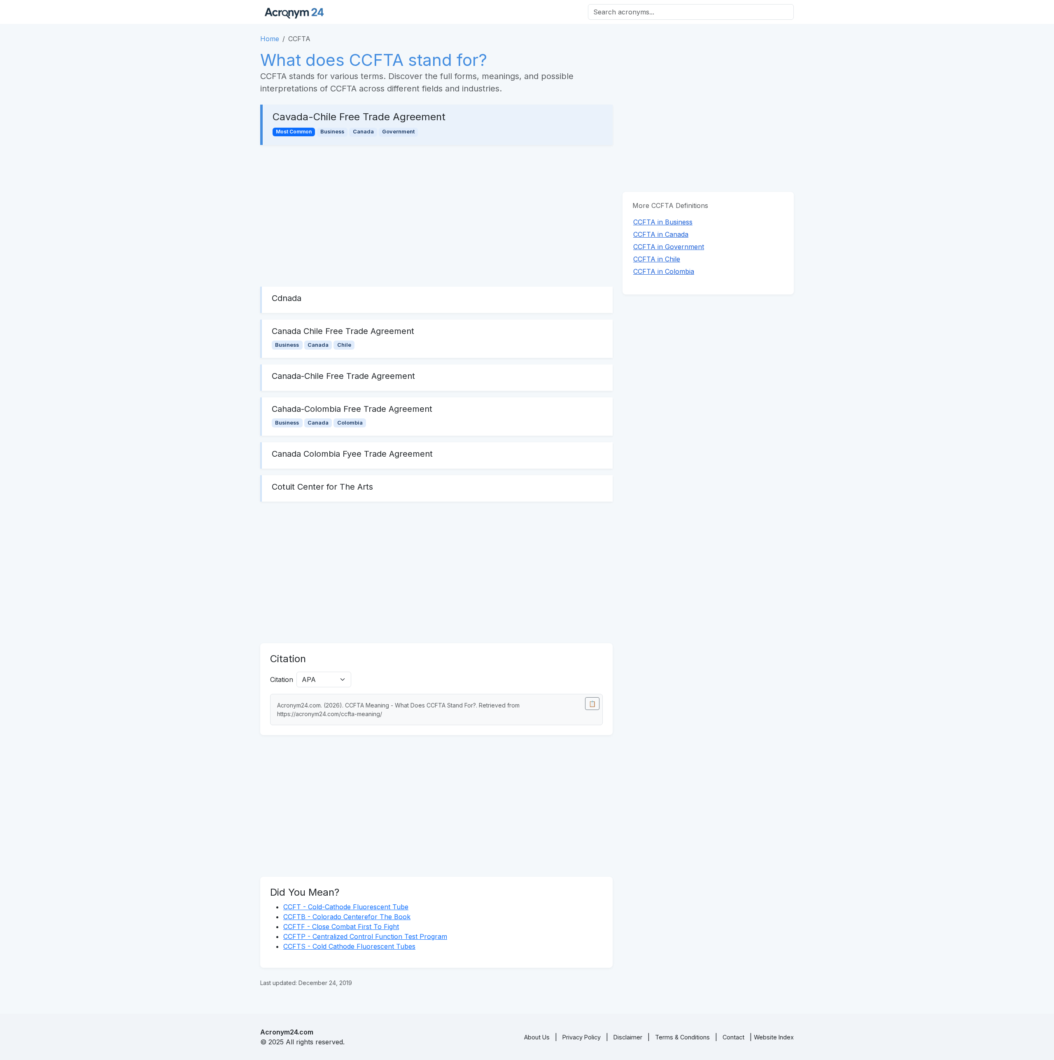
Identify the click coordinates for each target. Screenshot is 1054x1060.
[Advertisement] (436, 215)
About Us (537, 1037)
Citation (281, 679)
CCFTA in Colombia (663, 271)
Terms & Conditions (682, 1037)
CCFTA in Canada (660, 234)
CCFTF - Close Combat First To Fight (341, 926)
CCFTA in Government (668, 247)
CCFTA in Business (663, 222)
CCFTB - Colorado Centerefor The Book (346, 917)
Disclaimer (627, 1037)
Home (269, 39)
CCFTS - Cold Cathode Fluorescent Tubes (349, 946)
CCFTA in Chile (656, 259)
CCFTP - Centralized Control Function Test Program (365, 936)
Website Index (774, 1037)
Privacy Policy (581, 1037)
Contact (733, 1037)
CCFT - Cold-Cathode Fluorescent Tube (345, 907)
